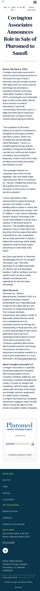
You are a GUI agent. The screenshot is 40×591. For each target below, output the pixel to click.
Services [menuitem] (6, 493)
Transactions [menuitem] (8, 499)
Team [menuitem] (5, 486)
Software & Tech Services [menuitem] (13, 524)
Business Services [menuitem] (10, 511)
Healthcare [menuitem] (7, 518)
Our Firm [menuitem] (7, 480)
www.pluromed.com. (27, 358)
